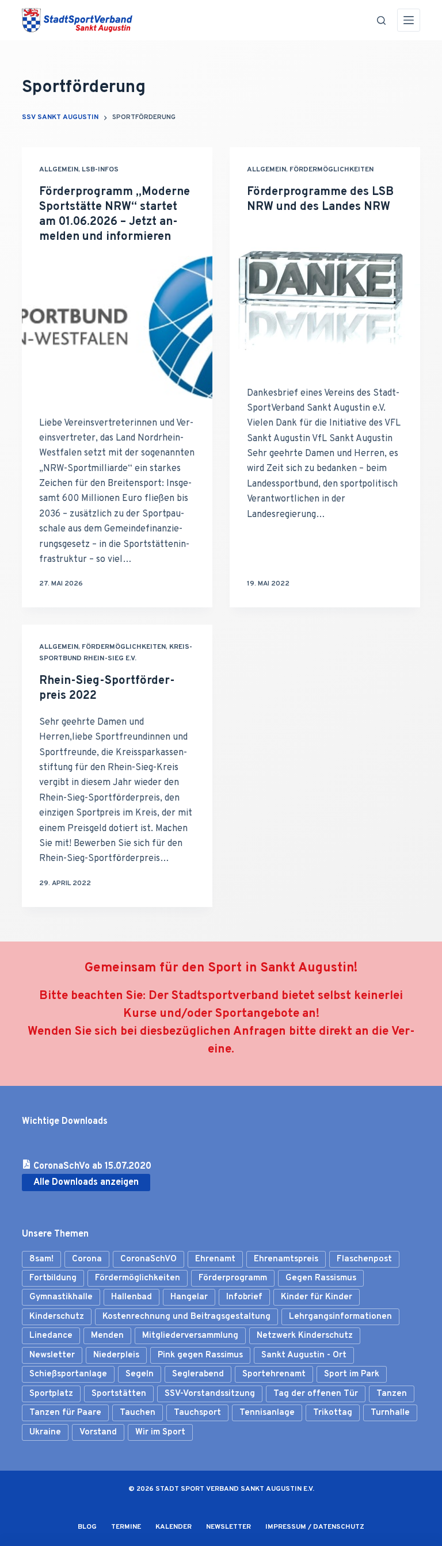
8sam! (41, 1259)
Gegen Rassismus (320, 1278)
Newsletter (52, 1355)
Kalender (173, 1527)
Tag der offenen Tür (315, 1393)
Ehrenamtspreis (286, 1259)
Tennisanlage (267, 1412)
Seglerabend (198, 1374)
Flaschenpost (364, 1259)
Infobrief (244, 1297)
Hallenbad (131, 1297)
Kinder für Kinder (316, 1297)
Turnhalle (390, 1412)
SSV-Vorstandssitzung (210, 1393)
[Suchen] (381, 20)
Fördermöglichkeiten (331, 169)
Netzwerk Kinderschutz (305, 1335)
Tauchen (137, 1412)
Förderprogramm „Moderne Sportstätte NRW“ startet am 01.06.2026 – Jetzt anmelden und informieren (114, 214)
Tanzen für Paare (65, 1412)
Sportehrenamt (274, 1374)
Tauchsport (197, 1412)
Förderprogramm (233, 1278)
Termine (126, 1527)
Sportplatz (51, 1393)
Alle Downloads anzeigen (86, 1182)
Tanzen (391, 1393)
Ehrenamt (215, 1259)
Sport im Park (351, 1374)
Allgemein (58, 169)
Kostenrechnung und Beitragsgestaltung (186, 1316)
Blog (87, 1527)
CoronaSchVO (148, 1259)
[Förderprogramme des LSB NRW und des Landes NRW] (325, 297)
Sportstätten (119, 1393)
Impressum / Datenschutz (314, 1527)
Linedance (51, 1335)
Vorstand (98, 1432)
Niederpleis (116, 1355)
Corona (87, 1259)
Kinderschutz (56, 1316)
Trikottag (332, 1412)
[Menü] (408, 20)
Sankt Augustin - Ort (303, 1355)
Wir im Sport (160, 1432)
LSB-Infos (100, 169)
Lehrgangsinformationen (340, 1316)
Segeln (139, 1374)
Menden (107, 1335)
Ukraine (45, 1432)
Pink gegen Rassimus (200, 1355)
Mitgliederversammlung (190, 1335)
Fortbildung (53, 1278)
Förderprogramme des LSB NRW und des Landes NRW (320, 200)
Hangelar (189, 1297)
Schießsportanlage (68, 1374)
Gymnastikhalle (61, 1297)
